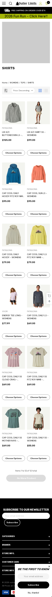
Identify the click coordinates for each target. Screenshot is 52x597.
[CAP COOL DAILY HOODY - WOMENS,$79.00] (13, 235)
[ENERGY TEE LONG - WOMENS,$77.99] (13, 296)
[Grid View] (40, 90)
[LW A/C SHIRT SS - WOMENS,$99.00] (38, 112)
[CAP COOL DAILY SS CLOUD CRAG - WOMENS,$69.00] (13, 357)
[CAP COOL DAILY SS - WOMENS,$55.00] (38, 418)
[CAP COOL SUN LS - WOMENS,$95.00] (38, 173)
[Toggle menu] (4, 3)
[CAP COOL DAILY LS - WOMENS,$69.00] (38, 296)
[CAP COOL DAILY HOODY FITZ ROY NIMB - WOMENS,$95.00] (13, 173)
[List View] (46, 91)
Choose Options (13, 153)
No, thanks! (33, 592)
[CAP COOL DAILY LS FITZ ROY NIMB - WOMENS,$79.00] (38, 235)
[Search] (10, 3)
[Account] (40, 3)
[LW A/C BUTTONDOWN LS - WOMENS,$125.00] (13, 112)
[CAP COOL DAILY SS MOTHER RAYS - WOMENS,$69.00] (13, 418)
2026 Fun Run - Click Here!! (26, 16)
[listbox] (23, 90)
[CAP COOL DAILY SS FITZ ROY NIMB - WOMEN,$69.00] (38, 357)
